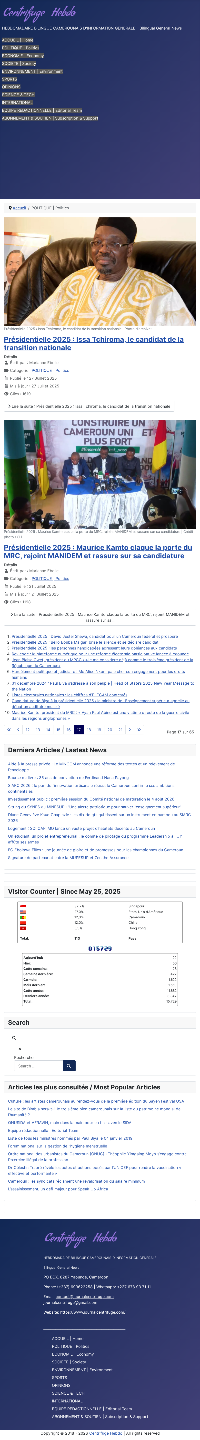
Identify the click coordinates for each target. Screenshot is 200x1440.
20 (109, 729)
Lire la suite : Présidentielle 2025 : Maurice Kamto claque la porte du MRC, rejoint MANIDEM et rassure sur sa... (101, 617)
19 (99, 729)
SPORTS (9, 79)
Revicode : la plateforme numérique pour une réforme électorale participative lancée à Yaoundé (100, 653)
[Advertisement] (100, 162)
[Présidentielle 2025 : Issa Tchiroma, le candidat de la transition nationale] (100, 271)
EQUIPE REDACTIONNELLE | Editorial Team (42, 110)
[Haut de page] (191, 1431)
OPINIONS (11, 86)
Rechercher (24, 1057)
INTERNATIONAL (17, 102)
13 (38, 729)
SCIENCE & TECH (18, 94)
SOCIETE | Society (19, 63)
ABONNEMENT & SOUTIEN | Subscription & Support (50, 118)
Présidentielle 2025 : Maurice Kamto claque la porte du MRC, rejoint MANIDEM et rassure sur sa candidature (98, 551)
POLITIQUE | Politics (20, 47)
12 (28, 729)
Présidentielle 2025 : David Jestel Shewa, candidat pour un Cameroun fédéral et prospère (95, 636)
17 (79, 729)
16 (69, 729)
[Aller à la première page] (9, 729)
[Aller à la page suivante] (129, 729)
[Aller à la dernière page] (139, 729)
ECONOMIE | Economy (23, 55)
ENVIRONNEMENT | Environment (32, 71)
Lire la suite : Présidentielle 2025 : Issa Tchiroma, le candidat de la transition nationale (90, 406)
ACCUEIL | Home (17, 40)
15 (58, 729)
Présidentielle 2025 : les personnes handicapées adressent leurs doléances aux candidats (94, 648)
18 (89, 729)
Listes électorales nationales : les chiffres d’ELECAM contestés (69, 694)
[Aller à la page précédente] (18, 729)
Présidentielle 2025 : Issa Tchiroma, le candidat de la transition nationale (94, 343)
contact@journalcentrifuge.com (85, 1296)
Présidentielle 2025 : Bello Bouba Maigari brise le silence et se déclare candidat (85, 642)
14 (48, 729)
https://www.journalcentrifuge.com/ (93, 1312)
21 (120, 729)
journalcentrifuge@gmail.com (70, 1302)
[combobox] (38, 1065)
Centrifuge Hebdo (105, 1433)
